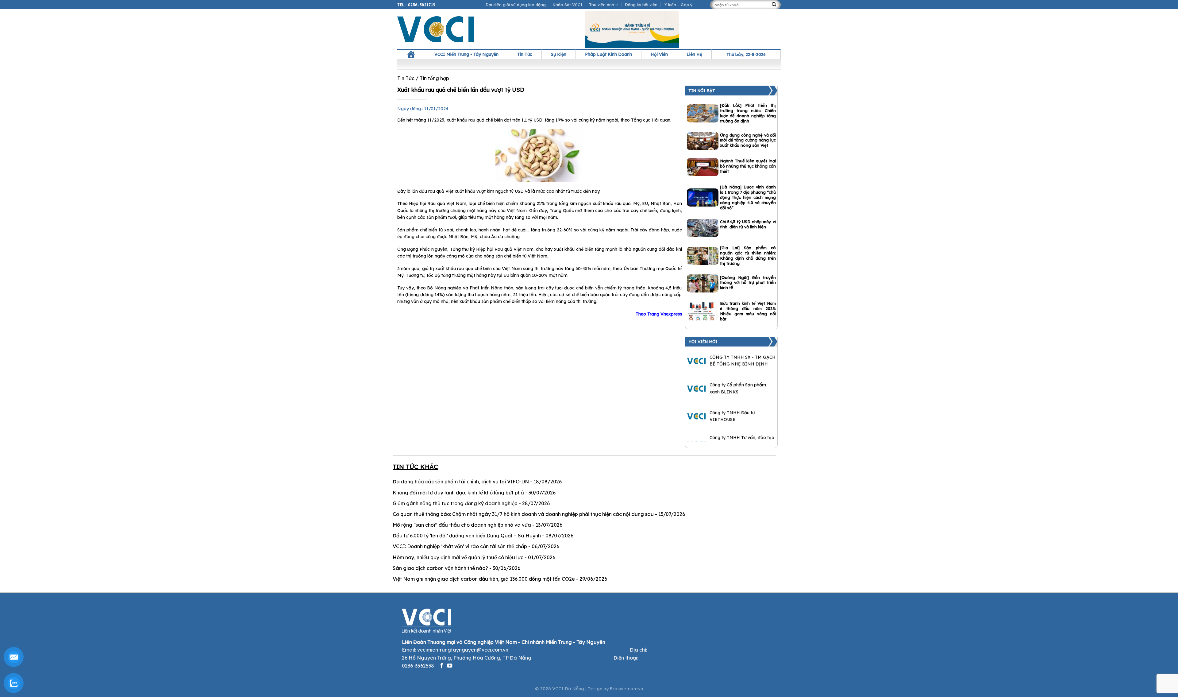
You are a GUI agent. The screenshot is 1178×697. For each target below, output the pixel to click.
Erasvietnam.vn (626, 688)
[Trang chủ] (411, 54)
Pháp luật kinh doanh (608, 54)
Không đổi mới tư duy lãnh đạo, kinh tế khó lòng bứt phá (458, 493)
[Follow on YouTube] (449, 666)
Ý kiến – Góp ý (678, 4)
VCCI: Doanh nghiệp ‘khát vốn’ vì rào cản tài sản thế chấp (460, 546)
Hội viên (659, 54)
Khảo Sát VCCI (567, 4)
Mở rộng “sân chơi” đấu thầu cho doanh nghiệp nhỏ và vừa (462, 525)
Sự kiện (558, 54)
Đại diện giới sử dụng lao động (516, 4)
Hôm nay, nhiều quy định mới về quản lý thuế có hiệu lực (458, 557)
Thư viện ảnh (601, 4)
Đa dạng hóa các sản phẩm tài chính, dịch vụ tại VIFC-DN (461, 481)
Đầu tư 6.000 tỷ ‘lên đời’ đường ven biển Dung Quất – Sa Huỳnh (467, 535)
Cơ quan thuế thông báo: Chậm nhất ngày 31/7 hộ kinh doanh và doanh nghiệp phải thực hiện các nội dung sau (523, 514)
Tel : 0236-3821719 (416, 4)
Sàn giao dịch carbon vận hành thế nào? (440, 568)
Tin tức (524, 54)
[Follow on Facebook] (441, 666)
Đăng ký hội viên (641, 4)
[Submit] (775, 4)
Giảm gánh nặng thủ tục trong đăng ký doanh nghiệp (455, 503)
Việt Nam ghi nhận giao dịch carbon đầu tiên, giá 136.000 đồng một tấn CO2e (484, 579)
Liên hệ (694, 54)
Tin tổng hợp (434, 78)
